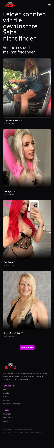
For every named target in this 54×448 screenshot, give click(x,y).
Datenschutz (8, 417)
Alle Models (27, 347)
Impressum (7, 421)
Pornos (5, 397)
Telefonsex (7, 400)
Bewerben (7, 414)
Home (5, 389)
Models (6, 393)
